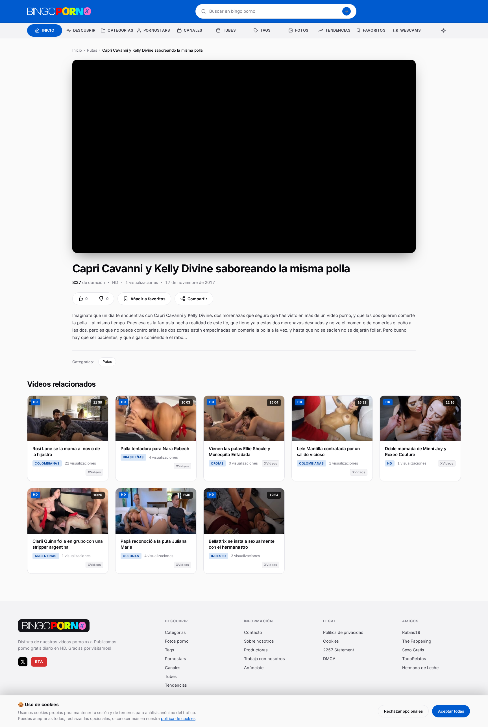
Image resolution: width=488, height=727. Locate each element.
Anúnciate (253, 667)
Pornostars (175, 658)
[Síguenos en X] (23, 661)
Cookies (331, 641)
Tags (169, 649)
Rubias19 (411, 632)
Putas (92, 50)
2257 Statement (338, 649)
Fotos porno (177, 641)
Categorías (175, 632)
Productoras (256, 649)
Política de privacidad (343, 632)
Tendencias (176, 685)
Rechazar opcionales (403, 711)
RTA (39, 662)
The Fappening (416, 641)
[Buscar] (346, 11)
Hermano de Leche (420, 667)
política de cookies (178, 718)
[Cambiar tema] (443, 30)
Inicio (77, 50)
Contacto (253, 632)
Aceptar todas (451, 711)
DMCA (329, 658)
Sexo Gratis (413, 649)
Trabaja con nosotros (264, 658)
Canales (172, 667)
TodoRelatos (414, 658)
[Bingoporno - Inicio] (54, 625)
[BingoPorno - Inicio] (59, 11)
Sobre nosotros (259, 641)
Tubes (171, 676)
